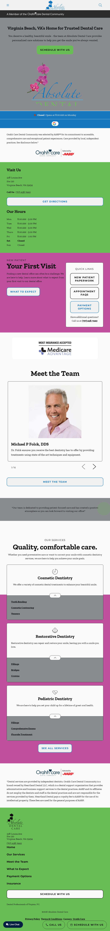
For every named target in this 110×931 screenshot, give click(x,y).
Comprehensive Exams (23, 728)
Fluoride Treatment (21, 734)
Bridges (15, 669)
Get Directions (55, 201)
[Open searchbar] (100, 5)
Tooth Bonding (19, 601)
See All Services (55, 748)
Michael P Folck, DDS (30, 444)
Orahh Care (79, 918)
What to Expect (23, 291)
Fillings (15, 664)
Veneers (15, 613)
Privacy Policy (32, 918)
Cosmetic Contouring (22, 607)
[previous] (87, 466)
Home (11, 847)
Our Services (16, 854)
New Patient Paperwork (84, 279)
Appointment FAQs (84, 293)
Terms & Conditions (51, 918)
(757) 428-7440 (23, 192)
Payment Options (85, 307)
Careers (67, 918)
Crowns (15, 675)
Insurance (14, 883)
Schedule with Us (55, 49)
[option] (55, 421)
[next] (98, 466)
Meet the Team (17, 861)
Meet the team (55, 481)
